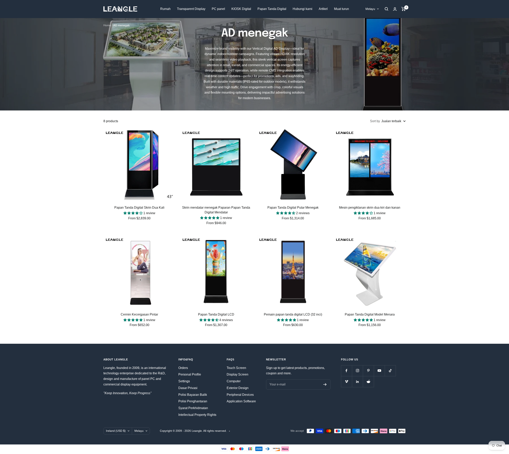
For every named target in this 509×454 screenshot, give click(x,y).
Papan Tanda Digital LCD (216, 314)
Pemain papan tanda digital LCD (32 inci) (293, 314)
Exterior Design (238, 388)
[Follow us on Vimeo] (346, 381)
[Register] (325, 384)
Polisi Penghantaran (192, 401)
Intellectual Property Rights (197, 414)
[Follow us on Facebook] (346, 370)
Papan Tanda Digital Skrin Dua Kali (139, 207)
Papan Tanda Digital (271, 9)
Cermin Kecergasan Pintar (139, 314)
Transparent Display (191, 9)
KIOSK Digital (241, 9)
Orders (183, 368)
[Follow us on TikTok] (390, 370)
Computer (234, 381)
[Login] (395, 9)
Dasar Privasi (187, 388)
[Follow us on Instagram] (357, 370)
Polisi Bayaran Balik (192, 394)
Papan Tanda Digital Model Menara (370, 314)
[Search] (386, 9)
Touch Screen (236, 368)
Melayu (370, 9)
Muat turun (341, 9)
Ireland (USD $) (116, 430)
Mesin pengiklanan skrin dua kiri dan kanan (369, 207)
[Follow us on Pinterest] (368, 370)
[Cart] (403, 9)
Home (107, 25)
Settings (184, 381)
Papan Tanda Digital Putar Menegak (293, 207)
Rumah (165, 9)
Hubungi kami (302, 9)
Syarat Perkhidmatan (193, 408)
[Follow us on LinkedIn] (357, 381)
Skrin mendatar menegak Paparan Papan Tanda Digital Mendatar (216, 210)
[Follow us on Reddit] (368, 381)
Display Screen (237, 374)
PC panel (218, 9)
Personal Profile (189, 374)
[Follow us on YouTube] (379, 370)
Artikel (323, 9)
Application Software (241, 401)
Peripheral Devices (240, 394)
